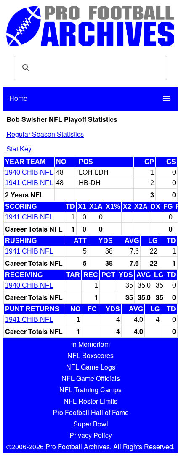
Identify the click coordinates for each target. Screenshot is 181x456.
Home (18, 98)
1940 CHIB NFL (29, 172)
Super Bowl (90, 424)
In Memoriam (90, 344)
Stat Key (19, 149)
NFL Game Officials (90, 378)
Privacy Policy (90, 435)
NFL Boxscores (90, 355)
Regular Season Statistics (45, 134)
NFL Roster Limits (90, 401)
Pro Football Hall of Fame (91, 412)
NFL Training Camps (90, 389)
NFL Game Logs (90, 367)
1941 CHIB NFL (29, 182)
